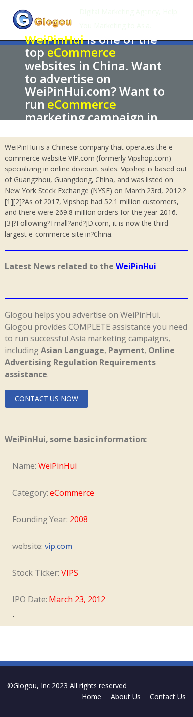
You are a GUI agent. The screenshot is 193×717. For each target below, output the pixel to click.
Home (91, 696)
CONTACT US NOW (46, 398)
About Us (126, 696)
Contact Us (168, 696)
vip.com (58, 546)
